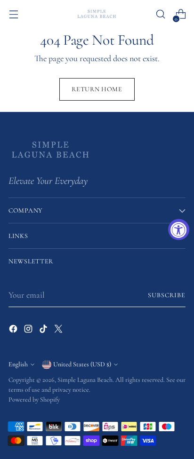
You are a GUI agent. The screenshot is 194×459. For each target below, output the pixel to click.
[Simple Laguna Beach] (97, 14)
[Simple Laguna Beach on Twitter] (59, 330)
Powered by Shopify (34, 400)
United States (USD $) (82, 364)
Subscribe (167, 295)
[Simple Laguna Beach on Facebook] (14, 330)
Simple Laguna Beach (85, 380)
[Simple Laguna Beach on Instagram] (29, 330)
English (18, 364)
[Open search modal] (160, 14)
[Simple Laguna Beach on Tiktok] (44, 330)
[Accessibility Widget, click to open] (178, 229)
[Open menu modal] (13, 14)
